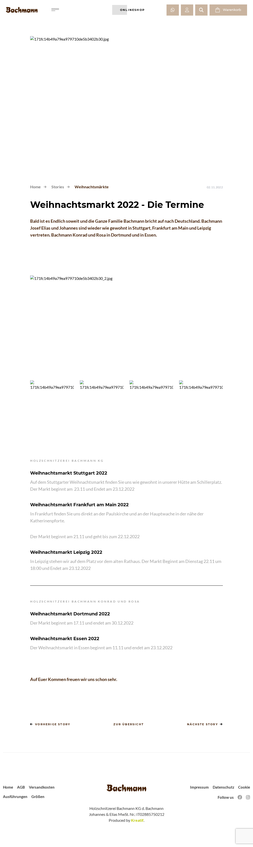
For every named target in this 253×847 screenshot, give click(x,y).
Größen (37, 796)
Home (35, 186)
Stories (57, 186)
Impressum (199, 787)
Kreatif (137, 820)
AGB (21, 787)
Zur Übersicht (128, 724)
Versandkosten (42, 787)
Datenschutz (223, 787)
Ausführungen (15, 796)
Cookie (244, 787)
